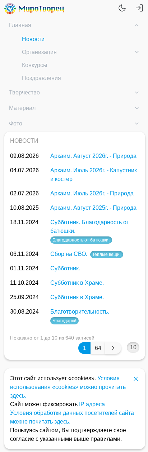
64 (98, 348)
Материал (22, 108)
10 (133, 347)
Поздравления (41, 78)
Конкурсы (34, 65)
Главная (20, 25)
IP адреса (92, 404)
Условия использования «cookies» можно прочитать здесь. (68, 387)
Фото (15, 123)
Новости (33, 39)
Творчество (24, 92)
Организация (39, 52)
